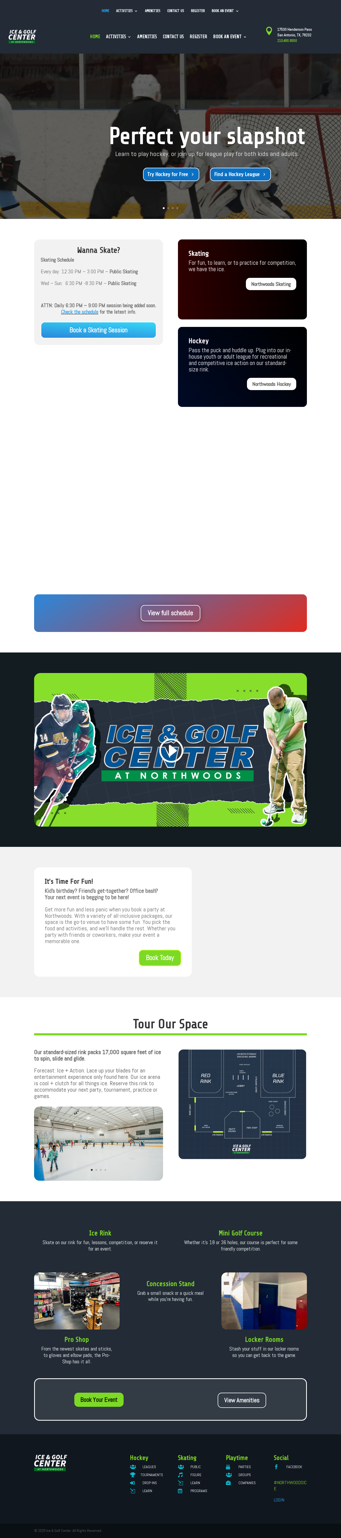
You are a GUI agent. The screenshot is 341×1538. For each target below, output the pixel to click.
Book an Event (223, 11)
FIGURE (195, 1474)
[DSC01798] (98, 1179)
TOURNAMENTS (151, 1474)
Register (198, 11)
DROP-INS (150, 1482)
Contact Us (175, 11)
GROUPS (244, 1474)
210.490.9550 (287, 40)
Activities (124, 11)
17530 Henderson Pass (294, 29)
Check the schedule (79, 311)
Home (105, 11)
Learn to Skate (238, 174)
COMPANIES (247, 1482)
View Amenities (241, 1400)
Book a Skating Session (99, 330)
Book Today (160, 958)
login (279, 1500)
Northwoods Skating (271, 284)
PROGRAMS (198, 1490)
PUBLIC (195, 1466)
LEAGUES (149, 1466)
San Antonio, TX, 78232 (294, 35)
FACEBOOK (294, 1466)
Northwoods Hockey (271, 384)
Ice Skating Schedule (175, 174)
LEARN (147, 1490)
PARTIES (244, 1466)
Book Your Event (98, 1400)
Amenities (152, 11)
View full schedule (170, 613)
